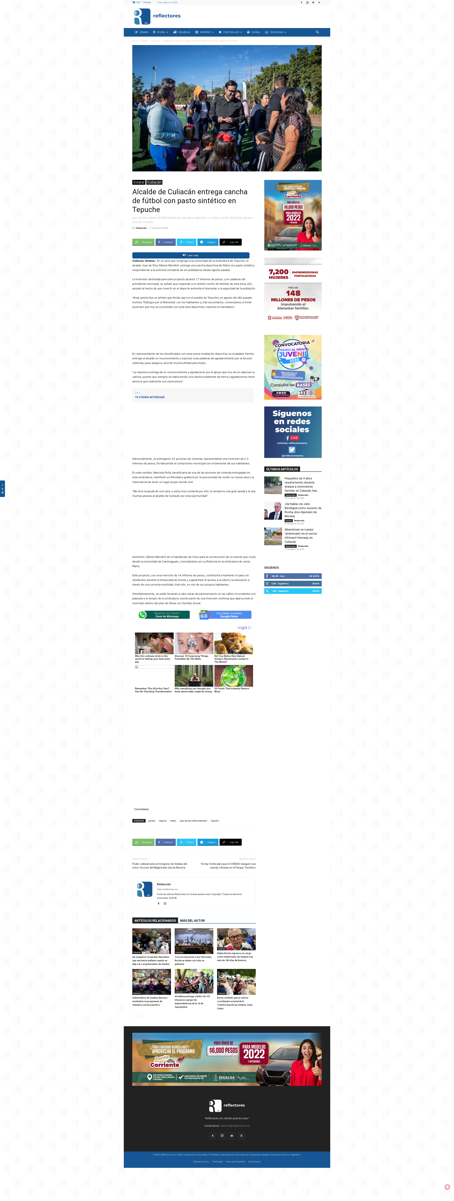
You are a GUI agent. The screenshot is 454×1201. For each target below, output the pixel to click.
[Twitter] (319, 2)
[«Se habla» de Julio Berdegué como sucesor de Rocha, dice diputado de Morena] (273, 511)
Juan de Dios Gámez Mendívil (193, 820)
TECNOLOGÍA (276, 32)
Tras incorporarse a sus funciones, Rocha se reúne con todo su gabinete (193, 960)
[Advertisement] (252, 15)
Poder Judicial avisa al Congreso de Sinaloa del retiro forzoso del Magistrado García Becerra (159, 865)
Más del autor (192, 920)
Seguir (315, 583)
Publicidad (217, 1161)
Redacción (141, 228)
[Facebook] (301, 2)
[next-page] (140, 1015)
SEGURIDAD (184, 32)
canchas (151, 820)
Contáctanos (254, 1161)
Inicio (134, 40)
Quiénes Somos (201, 1161)
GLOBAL (255, 32)
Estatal (144, 40)
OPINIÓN (144, 32)
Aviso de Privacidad (235, 1161)
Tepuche (215, 820)
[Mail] (313, 2)
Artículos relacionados (155, 920)
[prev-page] (134, 1015)
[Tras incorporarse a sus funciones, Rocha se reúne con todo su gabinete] (194, 941)
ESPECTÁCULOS (231, 32)
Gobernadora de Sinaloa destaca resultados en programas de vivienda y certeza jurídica (149, 1001)
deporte (163, 820)
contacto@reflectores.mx (235, 1125)
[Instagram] (307, 2)
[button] (317, 32)
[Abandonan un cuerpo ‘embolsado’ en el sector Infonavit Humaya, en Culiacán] (273, 536)
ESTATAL (161, 32)
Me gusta (314, 576)
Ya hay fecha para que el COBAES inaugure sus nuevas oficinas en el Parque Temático (228, 865)
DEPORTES (205, 32)
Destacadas (291, 495)
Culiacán (155, 40)
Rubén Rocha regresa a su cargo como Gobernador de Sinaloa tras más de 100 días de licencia (235, 957)
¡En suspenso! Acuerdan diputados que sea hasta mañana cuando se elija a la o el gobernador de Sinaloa (150, 960)
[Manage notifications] (447, 1187)
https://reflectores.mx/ (167, 889)
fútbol (173, 820)
